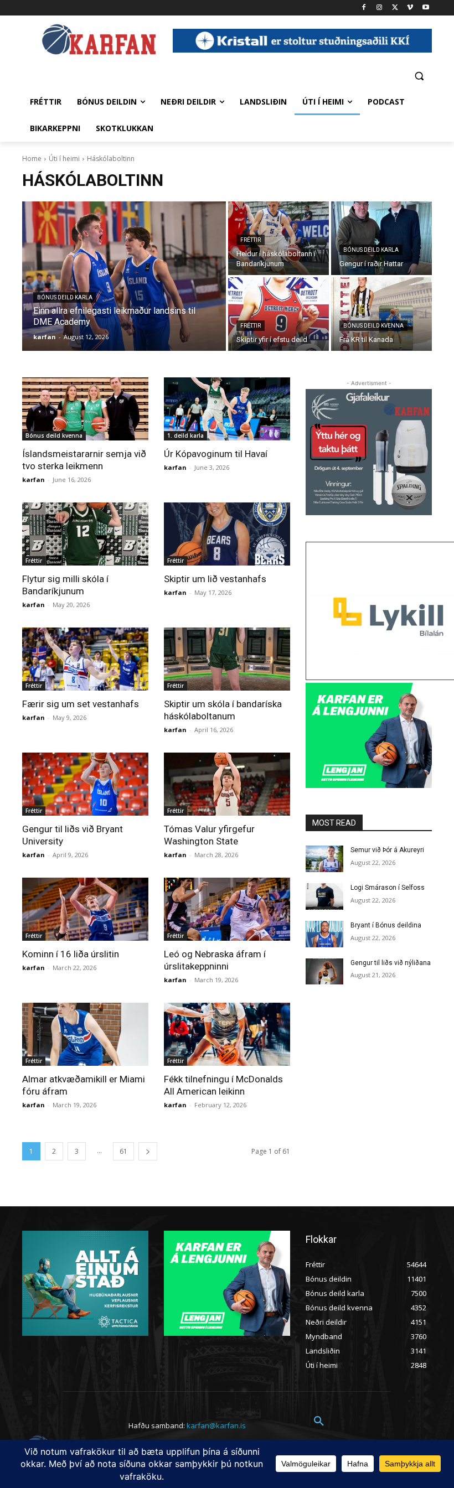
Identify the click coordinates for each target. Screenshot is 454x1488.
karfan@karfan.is (216, 1425)
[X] (395, 8)
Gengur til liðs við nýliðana (390, 963)
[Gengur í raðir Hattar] (381, 238)
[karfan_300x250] (85, 1283)
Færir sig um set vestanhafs (80, 703)
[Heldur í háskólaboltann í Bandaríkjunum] (278, 238)
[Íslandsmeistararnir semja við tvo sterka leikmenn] (85, 408)
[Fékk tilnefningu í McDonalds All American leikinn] (227, 1034)
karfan (33, 479)
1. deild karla (185, 435)
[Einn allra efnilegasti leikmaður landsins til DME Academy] (124, 276)
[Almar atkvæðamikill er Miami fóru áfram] (85, 1034)
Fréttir (250, 240)
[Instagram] (379, 8)
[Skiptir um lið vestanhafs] (227, 534)
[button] (419, 76)
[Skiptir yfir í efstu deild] (278, 314)
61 (123, 1151)
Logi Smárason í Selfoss (387, 887)
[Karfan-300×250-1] (369, 735)
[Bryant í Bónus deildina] (324, 934)
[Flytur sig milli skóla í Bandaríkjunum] (85, 534)
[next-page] (147, 1151)
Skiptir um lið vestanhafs (215, 578)
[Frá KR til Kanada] (381, 314)
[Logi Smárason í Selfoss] (324, 896)
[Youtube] (425, 8)
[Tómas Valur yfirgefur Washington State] (227, 784)
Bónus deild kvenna (373, 326)
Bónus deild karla (64, 297)
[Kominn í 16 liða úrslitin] (85, 909)
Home (32, 158)
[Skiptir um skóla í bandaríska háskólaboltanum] (227, 659)
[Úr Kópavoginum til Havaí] (227, 408)
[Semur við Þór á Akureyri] (324, 859)
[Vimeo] (410, 8)
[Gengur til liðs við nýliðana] (324, 971)
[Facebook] (364, 8)
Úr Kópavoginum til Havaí (215, 453)
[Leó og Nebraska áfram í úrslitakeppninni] (227, 909)
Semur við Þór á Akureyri (387, 850)
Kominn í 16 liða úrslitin (70, 954)
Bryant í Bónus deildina (385, 925)
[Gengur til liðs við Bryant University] (85, 784)
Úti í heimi (64, 158)
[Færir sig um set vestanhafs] (85, 659)
